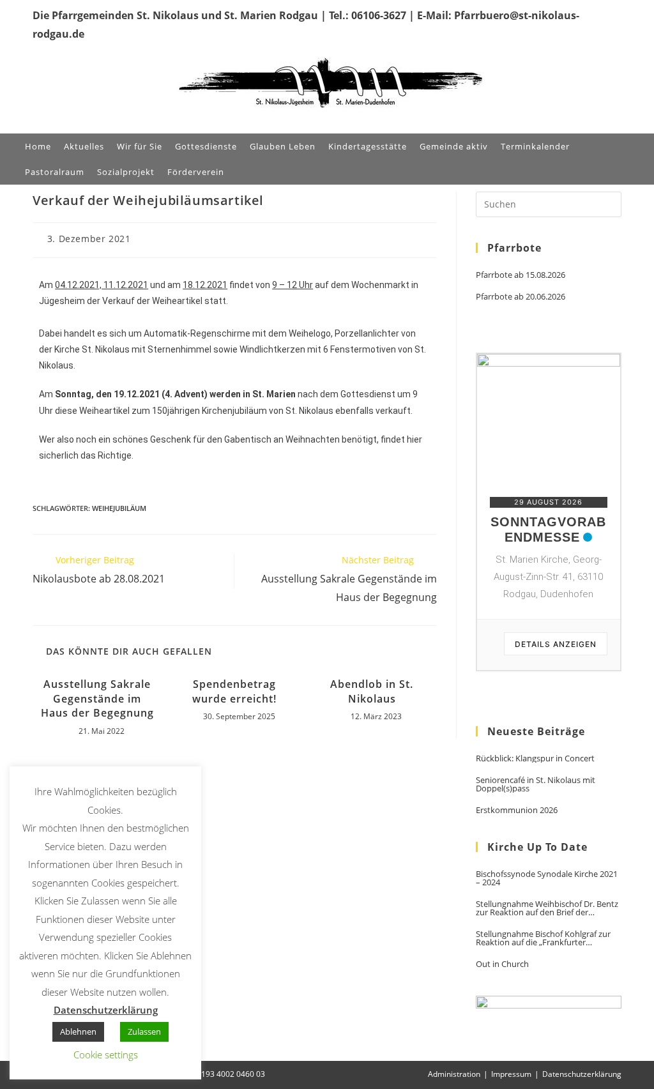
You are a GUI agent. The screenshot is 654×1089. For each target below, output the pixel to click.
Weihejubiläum (119, 508)
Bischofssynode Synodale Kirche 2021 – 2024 (547, 878)
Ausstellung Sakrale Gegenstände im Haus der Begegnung (97, 698)
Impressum (511, 1074)
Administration (454, 1074)
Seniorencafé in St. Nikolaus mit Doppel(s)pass (535, 784)
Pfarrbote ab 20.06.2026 (520, 297)
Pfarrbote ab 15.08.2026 (520, 275)
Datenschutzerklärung (581, 1074)
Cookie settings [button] (105, 1054)
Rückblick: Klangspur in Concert (535, 758)
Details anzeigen (556, 644)
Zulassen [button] (144, 1031)
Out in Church (502, 964)
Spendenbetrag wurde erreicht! (234, 691)
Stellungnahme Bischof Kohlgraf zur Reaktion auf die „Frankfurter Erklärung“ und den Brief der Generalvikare (543, 938)
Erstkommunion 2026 (517, 810)
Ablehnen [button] (78, 1031)
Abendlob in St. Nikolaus (371, 691)
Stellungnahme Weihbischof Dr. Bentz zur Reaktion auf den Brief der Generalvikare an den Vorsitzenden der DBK (547, 908)
